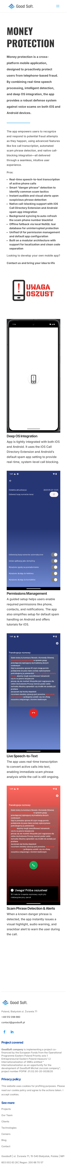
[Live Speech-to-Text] (33, 752)
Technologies (9, 1127)
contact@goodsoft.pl (13, 1022)
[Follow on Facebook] (4, 1032)
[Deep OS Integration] (33, 432)
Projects (6, 1108)
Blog (3, 1140)
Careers (5, 1133)
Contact (5, 1146)
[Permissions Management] (33, 590)
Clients (5, 1121)
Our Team (6, 1115)
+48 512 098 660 (10, 1016)
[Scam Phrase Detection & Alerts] (33, 905)
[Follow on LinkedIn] (12, 1032)
